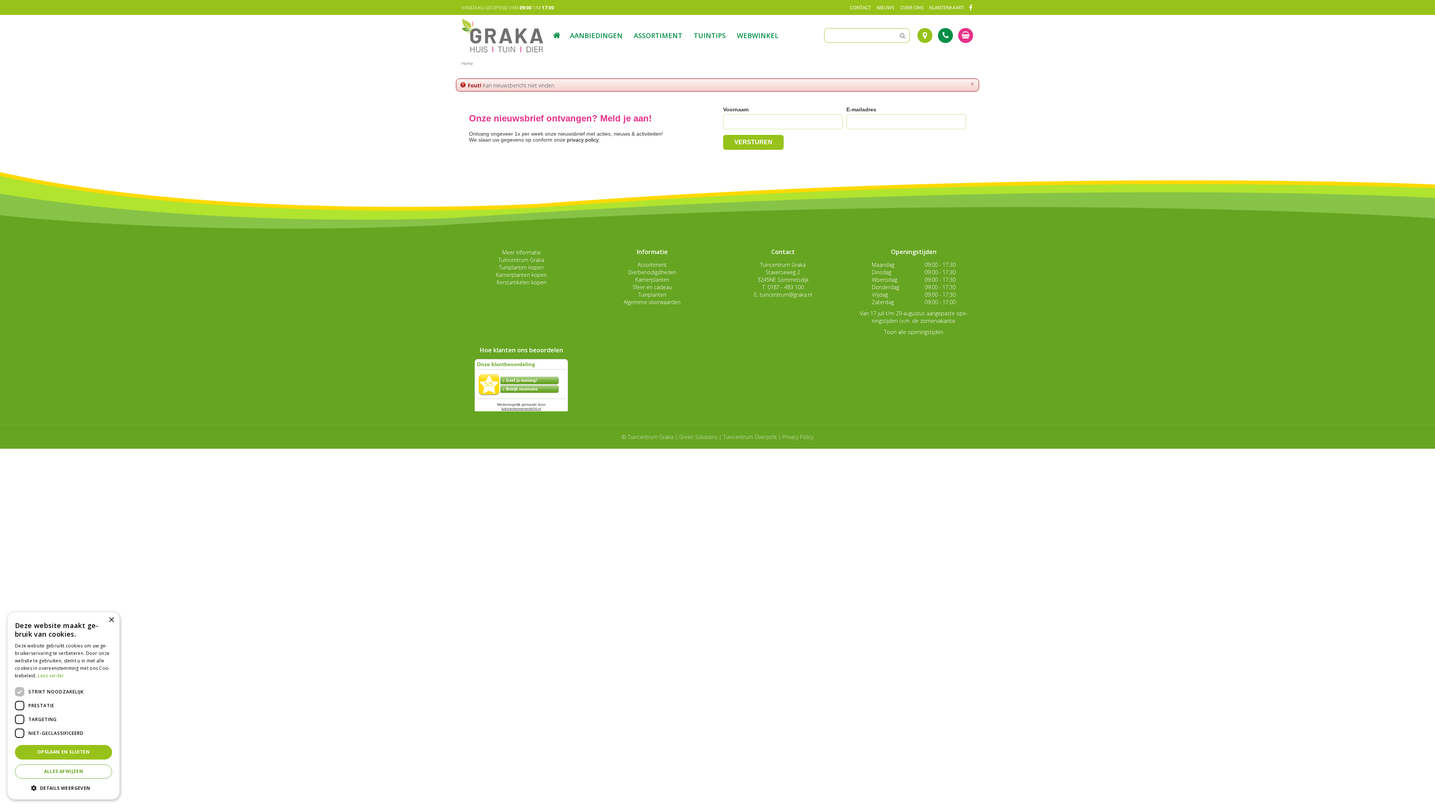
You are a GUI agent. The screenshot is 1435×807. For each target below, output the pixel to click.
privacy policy (582, 140)
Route (924, 35)
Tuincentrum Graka (521, 259)
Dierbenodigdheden (652, 272)
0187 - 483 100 (786, 287)
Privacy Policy (798, 436)
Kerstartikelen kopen (521, 282)
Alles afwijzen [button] (63, 771)
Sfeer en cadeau (652, 287)
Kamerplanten (652, 279)
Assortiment (652, 264)
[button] (63, 787)
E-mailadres (861, 109)
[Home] (556, 35)
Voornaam (736, 109)
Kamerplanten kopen (521, 274)
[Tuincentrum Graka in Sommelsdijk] (502, 35)
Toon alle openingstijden (913, 332)
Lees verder (51, 675)
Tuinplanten (652, 294)
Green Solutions (698, 436)
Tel (945, 35)
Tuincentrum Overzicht (750, 436)
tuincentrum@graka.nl (786, 294)
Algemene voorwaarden (652, 302)
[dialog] (63, 706)
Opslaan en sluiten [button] (63, 752)
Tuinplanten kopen (521, 267)
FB (970, 7)
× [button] (111, 620)
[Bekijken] (965, 35)
